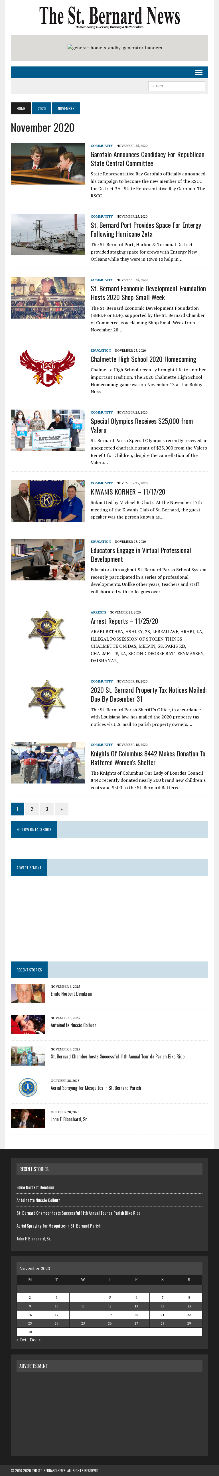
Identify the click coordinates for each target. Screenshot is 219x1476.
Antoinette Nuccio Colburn (73, 1025)
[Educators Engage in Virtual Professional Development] (48, 576)
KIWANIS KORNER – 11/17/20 (128, 491)
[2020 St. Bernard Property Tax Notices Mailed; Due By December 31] (48, 716)
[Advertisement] (109, 1413)
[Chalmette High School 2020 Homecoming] (48, 385)
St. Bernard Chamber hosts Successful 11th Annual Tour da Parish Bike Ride (117, 1056)
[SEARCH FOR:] (176, 85)
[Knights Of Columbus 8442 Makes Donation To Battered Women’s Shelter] (48, 780)
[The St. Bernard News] (109, 17)
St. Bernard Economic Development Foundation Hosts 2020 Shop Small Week (148, 292)
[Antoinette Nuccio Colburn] (28, 1030)
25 (83, 1323)
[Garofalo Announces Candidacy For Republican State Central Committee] (48, 180)
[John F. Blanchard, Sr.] (28, 1124)
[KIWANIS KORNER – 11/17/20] (48, 518)
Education (101, 350)
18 (83, 1315)
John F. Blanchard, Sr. (69, 1119)
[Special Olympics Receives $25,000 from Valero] (48, 447)
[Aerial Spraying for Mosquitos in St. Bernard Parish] (28, 1093)
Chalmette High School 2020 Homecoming (143, 359)
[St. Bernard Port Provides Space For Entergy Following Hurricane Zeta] (48, 251)
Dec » (35, 1340)
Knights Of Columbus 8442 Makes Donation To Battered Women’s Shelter (148, 757)
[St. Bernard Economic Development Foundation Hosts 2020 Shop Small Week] (48, 314)
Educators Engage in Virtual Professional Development (141, 554)
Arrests (98, 612)
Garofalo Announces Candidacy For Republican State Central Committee (147, 158)
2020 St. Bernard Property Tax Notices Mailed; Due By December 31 (149, 694)
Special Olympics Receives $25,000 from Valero (142, 425)
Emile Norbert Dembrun (71, 993)
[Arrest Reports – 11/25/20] (48, 647)
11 (83, 1306)
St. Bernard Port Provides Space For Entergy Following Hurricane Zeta (146, 229)
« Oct (22, 1340)
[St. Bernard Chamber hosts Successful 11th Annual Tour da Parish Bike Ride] (28, 1062)
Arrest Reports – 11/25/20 (124, 620)
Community (102, 145)
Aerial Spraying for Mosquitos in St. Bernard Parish (96, 1087)
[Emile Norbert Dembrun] (28, 999)
